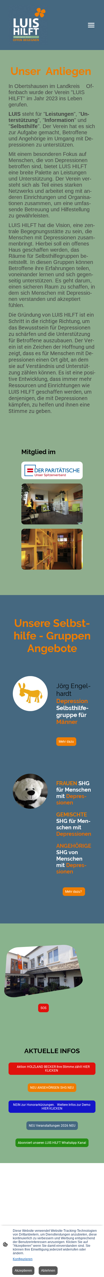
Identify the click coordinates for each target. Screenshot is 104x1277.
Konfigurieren (23, 1259)
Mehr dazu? (74, 891)
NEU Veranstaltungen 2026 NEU (52, 1126)
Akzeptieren (23, 1270)
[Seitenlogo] (28, 25)
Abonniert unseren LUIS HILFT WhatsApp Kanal (52, 1143)
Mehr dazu (66, 741)
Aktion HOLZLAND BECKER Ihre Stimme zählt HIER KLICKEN (52, 1068)
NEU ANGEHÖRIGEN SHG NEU (52, 1088)
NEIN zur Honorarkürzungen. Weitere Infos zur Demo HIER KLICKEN (52, 1106)
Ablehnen (48, 1270)
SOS (43, 1008)
